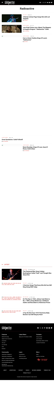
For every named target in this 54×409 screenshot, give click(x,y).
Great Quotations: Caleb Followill (12, 139)
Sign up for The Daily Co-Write (25, 336)
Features (25, 269)
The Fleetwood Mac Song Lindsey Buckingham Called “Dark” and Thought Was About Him (37, 273)
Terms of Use (47, 370)
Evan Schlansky (5, 141)
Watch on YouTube (40, 356)
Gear (3, 346)
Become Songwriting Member (8, 360)
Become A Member (36, 370)
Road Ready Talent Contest (42, 340)
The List (25, 14)
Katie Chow (26, 41)
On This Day (4, 344)
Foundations (22, 354)
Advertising (12, 370)
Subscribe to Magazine (7, 354)
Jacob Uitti (25, 20)
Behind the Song (5, 336)
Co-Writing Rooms (23, 358)
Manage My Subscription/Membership (7, 365)
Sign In (27, 370)
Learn (20, 352)
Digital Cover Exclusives (7, 338)
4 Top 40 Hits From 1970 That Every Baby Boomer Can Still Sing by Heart (36, 313)
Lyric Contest (39, 338)
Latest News (26, 25)
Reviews (3, 348)
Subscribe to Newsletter (7, 356)
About (5, 370)
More (37, 352)
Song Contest (39, 336)
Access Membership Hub (7, 362)
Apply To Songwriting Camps (8, 358)
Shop (37, 354)
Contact (21, 370)
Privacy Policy (27, 372)
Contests (39, 334)
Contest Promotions (40, 342)
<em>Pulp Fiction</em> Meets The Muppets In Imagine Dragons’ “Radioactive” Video (37, 28)
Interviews (4, 340)
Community (5, 352)
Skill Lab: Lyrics (22, 356)
